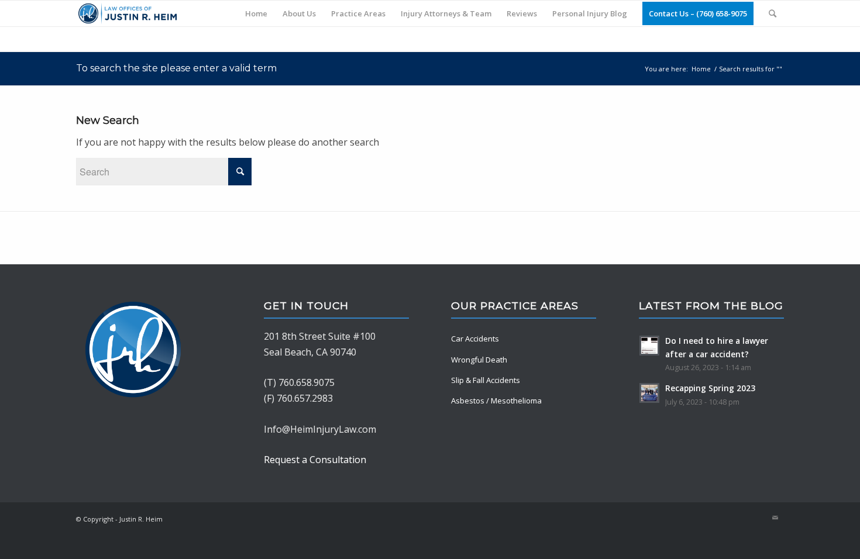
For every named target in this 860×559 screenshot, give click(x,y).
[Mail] (775, 517)
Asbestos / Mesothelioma (496, 400)
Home (701, 68)
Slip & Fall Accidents (485, 380)
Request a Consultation (315, 459)
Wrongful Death (479, 359)
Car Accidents (475, 338)
